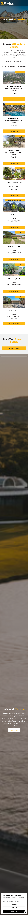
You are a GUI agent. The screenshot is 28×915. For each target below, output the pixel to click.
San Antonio (17, 61)
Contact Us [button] (14, 730)
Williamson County (8, 66)
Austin (8, 61)
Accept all (14, 911)
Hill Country (22, 66)
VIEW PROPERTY (14, 99)
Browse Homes (14, 348)
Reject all (14, 904)
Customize (14, 907)
